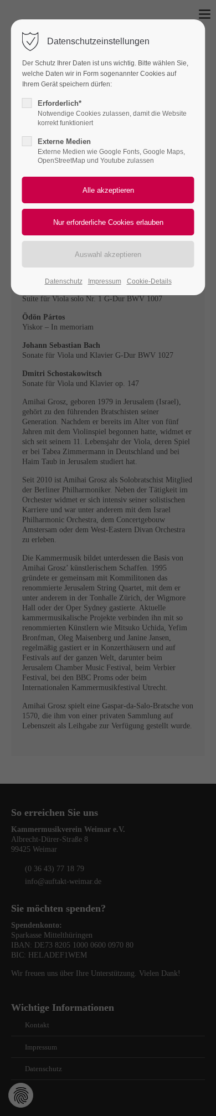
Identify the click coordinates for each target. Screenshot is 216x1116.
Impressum (104, 281)
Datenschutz (64, 281)
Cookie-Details (149, 281)
